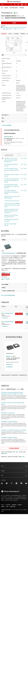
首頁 (2, 7)
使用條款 (5, 453)
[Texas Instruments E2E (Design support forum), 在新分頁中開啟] (21, 483)
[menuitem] (11, 4)
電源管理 (6, 7)
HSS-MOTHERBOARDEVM (8, 253)
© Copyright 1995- (6, 509)
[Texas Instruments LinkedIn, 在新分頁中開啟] (16, 483)
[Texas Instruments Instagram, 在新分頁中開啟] (2, 483)
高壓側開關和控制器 (14, 7)
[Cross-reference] (15, 4)
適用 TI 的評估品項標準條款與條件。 (8, 295)
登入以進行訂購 (5, 274)
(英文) (15, 28)
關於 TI (2, 466)
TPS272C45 (6, 136)
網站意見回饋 (12, 506)
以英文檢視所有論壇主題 (14, 448)
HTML (22, 28)
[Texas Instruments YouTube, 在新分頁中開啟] (26, 483)
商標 (7, 506)
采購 (2, 475)
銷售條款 (20, 504)
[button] (2, 4)
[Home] (14, 1)
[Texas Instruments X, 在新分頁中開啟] (11, 483)
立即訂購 (14, 22)
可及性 (2, 504)
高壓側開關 (21, 7)
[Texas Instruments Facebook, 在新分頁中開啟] (6, 483)
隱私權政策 (14, 504)
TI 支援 (23, 456)
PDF (18, 28)
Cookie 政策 (7, 504)
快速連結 (3, 470)
